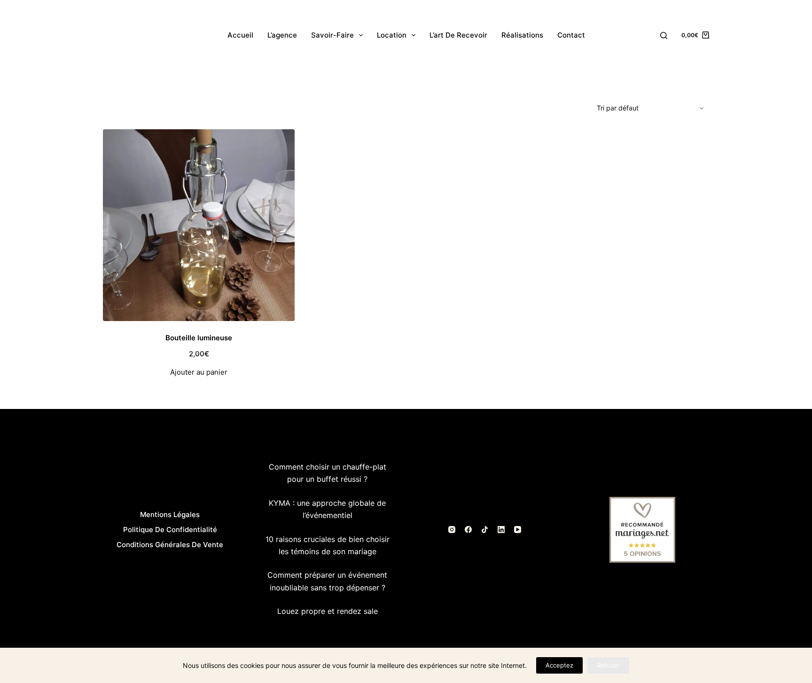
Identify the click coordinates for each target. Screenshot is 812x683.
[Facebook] (468, 529)
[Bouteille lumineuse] (199, 225)
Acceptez (559, 665)
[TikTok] (484, 529)
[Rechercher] (663, 35)
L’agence (282, 35)
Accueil (240, 35)
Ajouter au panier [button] (198, 372)
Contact (571, 35)
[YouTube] (517, 529)
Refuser (608, 665)
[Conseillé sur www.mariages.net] (642, 529)
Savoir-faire (332, 35)
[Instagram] (451, 529)
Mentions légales (170, 514)
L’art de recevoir (458, 35)
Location (391, 35)
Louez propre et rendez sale (327, 611)
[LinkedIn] (501, 529)
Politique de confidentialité (170, 529)
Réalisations (522, 35)
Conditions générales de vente (170, 544)
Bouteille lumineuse (198, 337)
